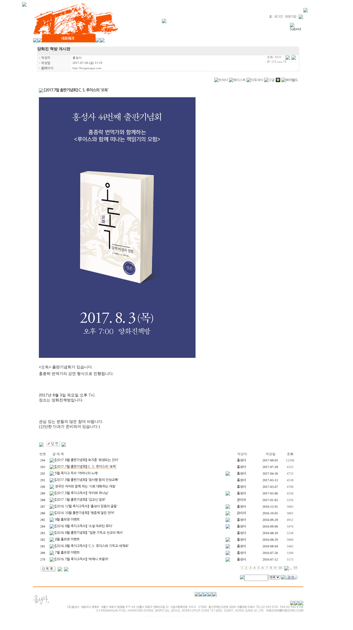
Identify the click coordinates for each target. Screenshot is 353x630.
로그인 (278, 16)
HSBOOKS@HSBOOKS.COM (284, 610)
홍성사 (77, 57)
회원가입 (290, 16)
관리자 (241, 500)
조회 (290, 454)
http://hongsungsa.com (87, 68)
